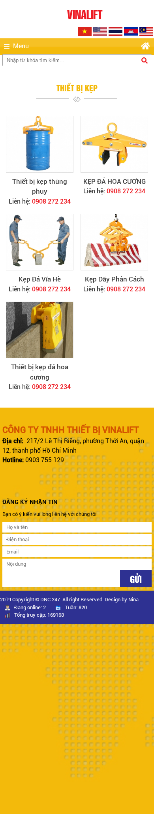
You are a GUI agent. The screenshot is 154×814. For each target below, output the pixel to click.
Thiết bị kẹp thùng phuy (39, 187)
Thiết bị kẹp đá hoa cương (39, 372)
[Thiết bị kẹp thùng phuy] (39, 144)
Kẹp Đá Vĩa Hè (40, 279)
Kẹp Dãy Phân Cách (114, 279)
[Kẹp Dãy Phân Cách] (114, 242)
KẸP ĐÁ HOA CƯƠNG (114, 181)
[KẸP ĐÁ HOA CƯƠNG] (114, 144)
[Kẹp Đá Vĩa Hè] (39, 242)
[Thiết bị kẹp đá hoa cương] (39, 330)
